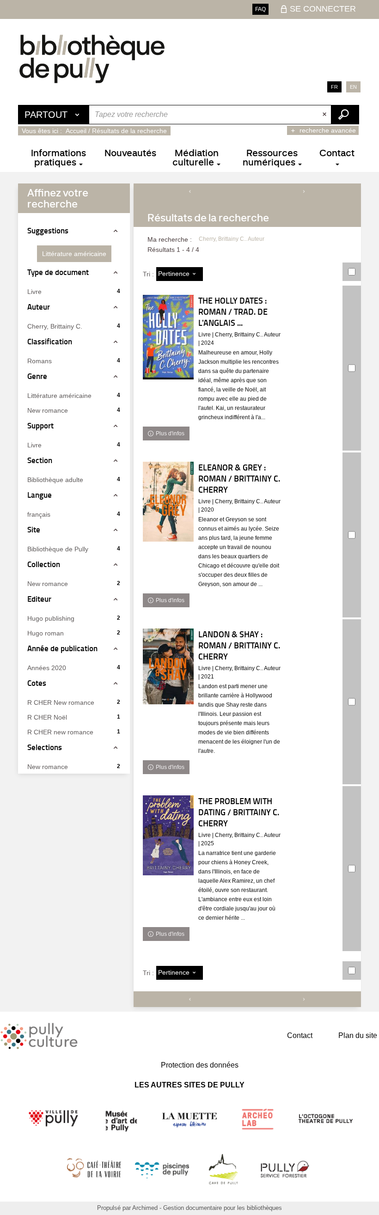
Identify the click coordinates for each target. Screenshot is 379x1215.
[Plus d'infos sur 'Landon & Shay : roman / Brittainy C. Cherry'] (168, 666)
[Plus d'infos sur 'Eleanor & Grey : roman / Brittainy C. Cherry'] (168, 502)
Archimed (145, 1207)
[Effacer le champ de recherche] (325, 114)
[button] (74, 253)
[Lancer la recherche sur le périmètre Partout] (345, 114)
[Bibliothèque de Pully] (92, 58)
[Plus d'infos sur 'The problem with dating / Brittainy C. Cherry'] (168, 835)
